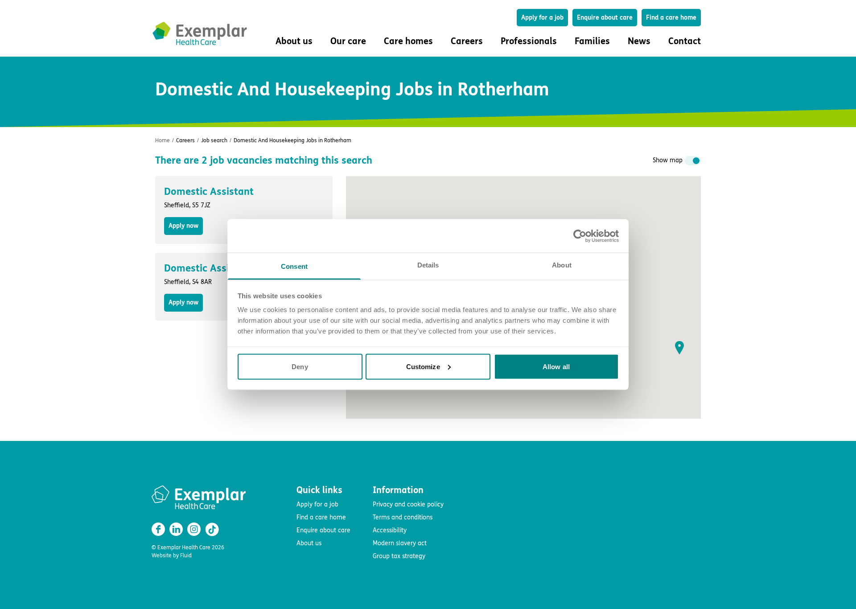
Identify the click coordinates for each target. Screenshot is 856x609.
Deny (300, 366)
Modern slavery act (400, 543)
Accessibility (390, 530)
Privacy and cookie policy (408, 504)
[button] (679, 347)
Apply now (183, 226)
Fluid (186, 555)
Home (162, 140)
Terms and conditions (402, 517)
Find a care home (671, 17)
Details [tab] (428, 265)
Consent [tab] (294, 266)
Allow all (556, 366)
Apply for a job (542, 17)
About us (308, 543)
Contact (684, 41)
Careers (185, 140)
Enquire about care (605, 17)
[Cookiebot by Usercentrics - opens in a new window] (580, 236)
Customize (423, 366)
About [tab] (562, 265)
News (639, 41)
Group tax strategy (399, 556)
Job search (214, 140)
